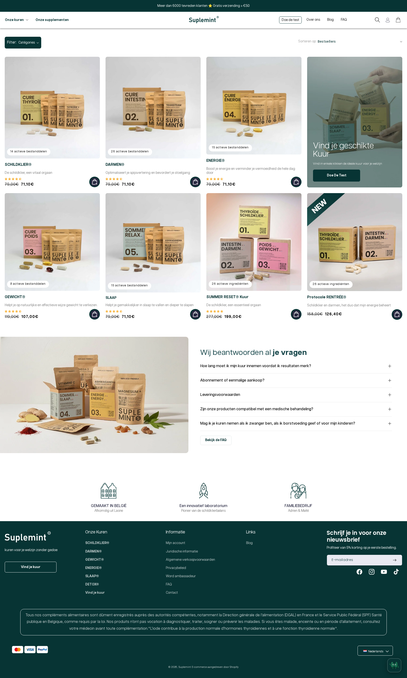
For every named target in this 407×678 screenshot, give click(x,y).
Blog (249, 543)
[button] (377, 20)
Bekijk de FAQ (216, 440)
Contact (172, 592)
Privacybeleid (176, 568)
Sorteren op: (307, 41)
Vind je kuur (31, 567)
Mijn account (175, 543)
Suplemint (185, 667)
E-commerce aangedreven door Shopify (215, 667)
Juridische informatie (182, 551)
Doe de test (336, 175)
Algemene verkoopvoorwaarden (190, 559)
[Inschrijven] (394, 560)
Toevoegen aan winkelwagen (94, 182)
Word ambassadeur (181, 576)
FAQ (169, 584)
